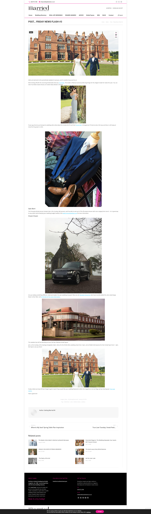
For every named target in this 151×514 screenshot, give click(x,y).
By (73, 399)
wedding (83, 401)
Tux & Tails (79, 125)
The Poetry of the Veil (44, 458)
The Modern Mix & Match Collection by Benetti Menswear (54, 440)
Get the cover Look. (91, 458)
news (72, 401)
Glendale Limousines (85, 295)
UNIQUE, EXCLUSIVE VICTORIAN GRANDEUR (50, 449)
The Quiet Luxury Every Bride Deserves (96, 449)
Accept (100, 511)
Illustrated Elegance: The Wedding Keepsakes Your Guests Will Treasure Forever (101, 441)
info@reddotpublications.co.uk (48, 1)
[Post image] (32, 443)
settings (89, 512)
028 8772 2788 (80, 489)
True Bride (61, 82)
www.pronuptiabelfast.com (70, 213)
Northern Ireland (77, 401)
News (31, 32)
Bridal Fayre (66, 401)
